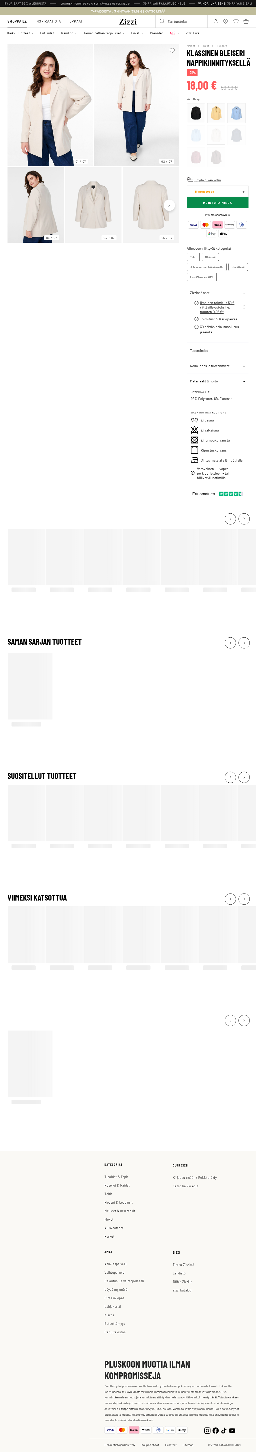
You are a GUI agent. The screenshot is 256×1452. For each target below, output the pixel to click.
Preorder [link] (156, 33)
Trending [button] (66, 33)
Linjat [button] (135, 33)
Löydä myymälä (115, 1289)
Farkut (109, 1236)
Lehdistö (179, 1273)
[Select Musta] (196, 113)
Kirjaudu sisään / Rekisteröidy (195, 1177)
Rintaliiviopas (114, 1298)
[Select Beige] (216, 135)
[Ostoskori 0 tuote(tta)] (246, 21)
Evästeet (170, 1445)
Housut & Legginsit (118, 1202)
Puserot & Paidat (117, 1185)
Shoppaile (17, 21)
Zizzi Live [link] (193, 33)
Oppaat (76, 21)
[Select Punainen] (196, 157)
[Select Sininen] (236, 113)
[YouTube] (232, 1430)
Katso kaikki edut (185, 1186)
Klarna (109, 1315)
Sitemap (188, 1445)
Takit (206, 46)
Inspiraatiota (48, 21)
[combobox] (181, 21)
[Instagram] (207, 1430)
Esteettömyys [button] (114, 1323)
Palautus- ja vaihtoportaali (124, 1281)
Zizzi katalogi (182, 1290)
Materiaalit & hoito (204, 381)
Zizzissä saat (200, 292)
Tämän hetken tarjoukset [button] (102, 33)
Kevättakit (238, 267)
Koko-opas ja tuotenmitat (210, 365)
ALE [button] (173, 33)
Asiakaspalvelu (115, 1264)
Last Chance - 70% (202, 277)
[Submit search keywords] (162, 21)
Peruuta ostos (114, 1332)
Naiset (191, 46)
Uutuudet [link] (47, 33)
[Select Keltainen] (216, 113)
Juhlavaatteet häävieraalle (206, 267)
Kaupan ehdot (150, 1445)
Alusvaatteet (114, 1228)
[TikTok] (224, 1430)
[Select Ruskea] (216, 157)
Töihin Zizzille (182, 1281)
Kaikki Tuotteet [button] (18, 33)
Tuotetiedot (199, 350)
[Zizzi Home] (128, 20)
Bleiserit (221, 46)
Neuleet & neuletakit (119, 1211)
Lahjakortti (112, 1306)
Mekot (109, 1219)
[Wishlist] (172, 50)
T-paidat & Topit (116, 1177)
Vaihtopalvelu (114, 1272)
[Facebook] (215, 1430)
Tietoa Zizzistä (183, 1264)
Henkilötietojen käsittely (119, 1445)
